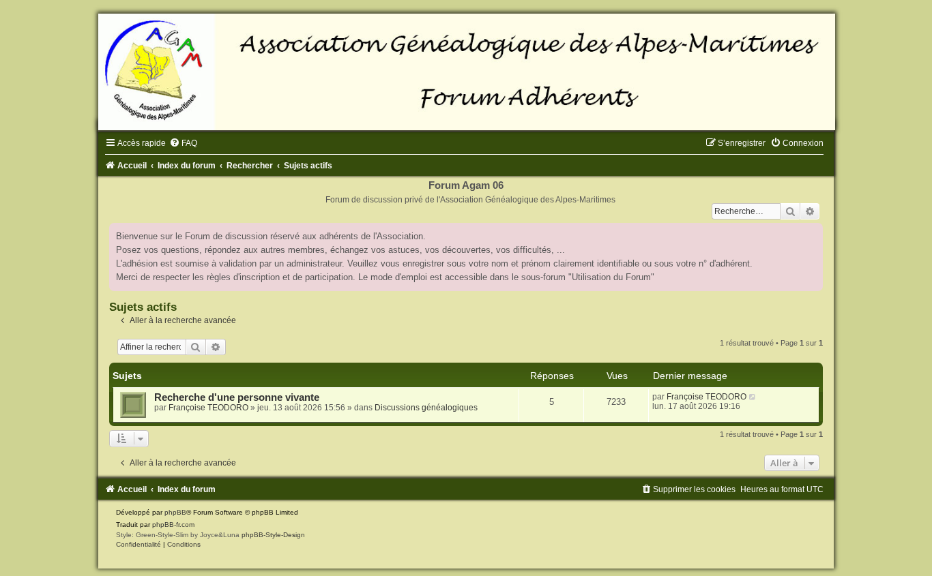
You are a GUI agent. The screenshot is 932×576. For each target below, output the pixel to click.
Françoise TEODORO (208, 407)
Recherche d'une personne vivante (236, 397)
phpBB (175, 512)
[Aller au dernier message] (752, 396)
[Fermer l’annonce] (812, 234)
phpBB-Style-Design (273, 535)
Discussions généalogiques (426, 407)
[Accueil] (466, 72)
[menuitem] (183, 143)
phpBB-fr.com (173, 524)
